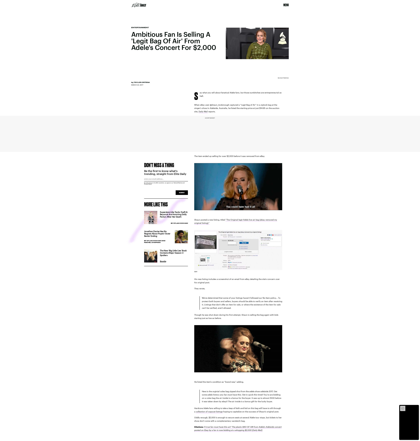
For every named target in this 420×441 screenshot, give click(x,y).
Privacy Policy (148, 184)
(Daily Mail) (257, 430)
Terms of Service (178, 182)
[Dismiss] (416, 407)
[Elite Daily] (139, 5)
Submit (182, 192)
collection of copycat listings (209, 411)
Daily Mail (203, 111)
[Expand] (401, 407)
